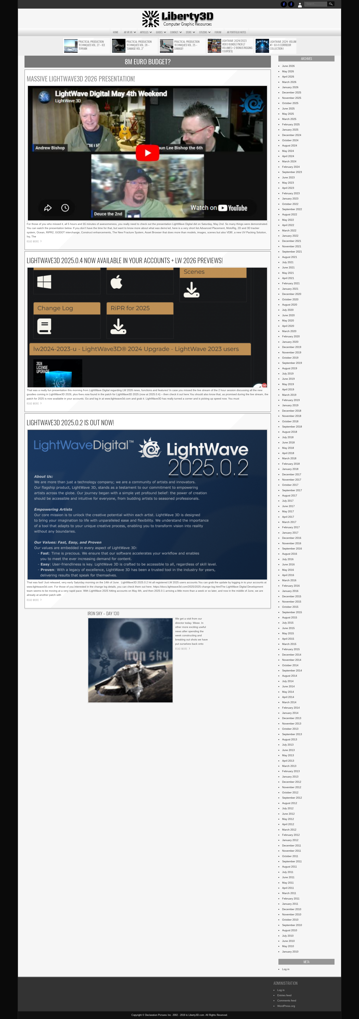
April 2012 (288, 824)
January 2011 (290, 903)
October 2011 (290, 856)
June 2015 (288, 628)
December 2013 (291, 718)
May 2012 (288, 818)
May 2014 (288, 691)
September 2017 (292, 490)
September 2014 (292, 670)
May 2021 (288, 272)
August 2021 (289, 256)
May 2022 (288, 219)
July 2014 (288, 681)
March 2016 (289, 580)
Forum (218, 32)
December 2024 (291, 135)
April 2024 (288, 156)
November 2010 (291, 914)
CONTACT (174, 32)
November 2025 (291, 97)
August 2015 (289, 617)
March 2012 (289, 829)
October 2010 (290, 919)
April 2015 (288, 638)
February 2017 (291, 527)
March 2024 (289, 161)
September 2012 (292, 797)
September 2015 (292, 612)
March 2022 (289, 230)
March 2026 (289, 81)
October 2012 (290, 792)
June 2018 (288, 442)
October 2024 (290, 140)
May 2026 (288, 71)
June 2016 (288, 564)
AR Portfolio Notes (236, 32)
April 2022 (288, 225)
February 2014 (291, 707)
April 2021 (288, 278)
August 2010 (289, 930)
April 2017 (288, 516)
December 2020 (291, 293)
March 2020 (289, 331)
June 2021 (288, 267)
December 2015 (291, 596)
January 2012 (290, 840)
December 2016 (291, 537)
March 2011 (289, 893)
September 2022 (292, 209)
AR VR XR (128, 32)
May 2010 (288, 946)
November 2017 (291, 479)
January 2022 (290, 235)
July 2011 (287, 872)
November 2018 (291, 415)
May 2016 (288, 569)
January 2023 (290, 198)
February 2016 (291, 585)
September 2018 (292, 426)
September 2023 (292, 172)
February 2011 (291, 898)
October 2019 (290, 357)
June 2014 (288, 686)
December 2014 (291, 654)
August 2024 (289, 145)
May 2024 (288, 150)
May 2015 (288, 633)
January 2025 (290, 129)
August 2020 (289, 304)
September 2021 (292, 251)
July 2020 (288, 309)
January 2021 (290, 288)
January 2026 (290, 87)
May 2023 (288, 182)
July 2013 (288, 744)
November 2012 (291, 787)
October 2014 (290, 665)
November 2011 (291, 850)
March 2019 (289, 394)
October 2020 (290, 299)
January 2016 (290, 590)
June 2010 (288, 940)
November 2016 (291, 543)
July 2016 (288, 559)
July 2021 (288, 262)
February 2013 (291, 771)
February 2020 (291, 336)
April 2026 (288, 76)
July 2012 (288, 808)
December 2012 (291, 781)
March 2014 (289, 702)
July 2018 (288, 437)
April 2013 (288, 760)
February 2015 (291, 649)
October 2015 (290, 606)
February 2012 (291, 834)
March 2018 (289, 458)
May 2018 (288, 447)
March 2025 (289, 118)
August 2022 (289, 214)
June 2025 (288, 108)
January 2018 (290, 468)
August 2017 (289, 495)
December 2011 (291, 845)
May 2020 (288, 320)
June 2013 (288, 750)
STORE (188, 32)
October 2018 (290, 421)
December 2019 (291, 347)
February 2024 (291, 166)
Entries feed (284, 995)
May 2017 (288, 511)
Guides (159, 32)
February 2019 (291, 400)
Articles (144, 32)
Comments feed (286, 1000)
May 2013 (288, 755)
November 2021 (291, 246)
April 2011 (288, 887)
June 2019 (288, 378)
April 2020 (288, 325)
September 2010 (292, 925)
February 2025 (291, 124)
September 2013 (292, 734)
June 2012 (288, 813)
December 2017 (291, 474)
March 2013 (289, 765)
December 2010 (291, 909)
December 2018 (291, 410)
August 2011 (289, 866)
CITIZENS (203, 32)
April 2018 (288, 453)
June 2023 (288, 177)
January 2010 (290, 951)
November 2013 (291, 723)
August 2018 (289, 431)
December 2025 (291, 92)
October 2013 (290, 728)
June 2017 (288, 506)
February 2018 (291, 463)
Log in (285, 969)
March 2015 (289, 643)
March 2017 (289, 522)
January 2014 (290, 712)
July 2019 (288, 373)
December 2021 (291, 240)
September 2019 (292, 362)
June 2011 (288, 877)
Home (115, 32)
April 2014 (288, 697)
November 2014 (291, 659)
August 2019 (289, 368)
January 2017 (290, 532)
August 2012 (289, 803)
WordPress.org (286, 1005)
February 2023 (291, 193)
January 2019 (290, 405)
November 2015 (291, 601)
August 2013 (289, 739)
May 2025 (288, 113)
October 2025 (290, 103)
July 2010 (288, 935)
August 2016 (289, 553)
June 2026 (288, 65)
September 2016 (292, 548)
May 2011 (288, 882)
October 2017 (290, 484)
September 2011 (292, 861)
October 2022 (290, 203)
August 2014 (289, 675)
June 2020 (288, 315)
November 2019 (291, 352)
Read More (33, 241)
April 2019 (288, 389)
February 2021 (291, 283)
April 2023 (288, 187)
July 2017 (288, 500)
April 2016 (288, 575)
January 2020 (290, 341)
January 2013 (290, 776)
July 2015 (288, 622)
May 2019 (288, 384)
